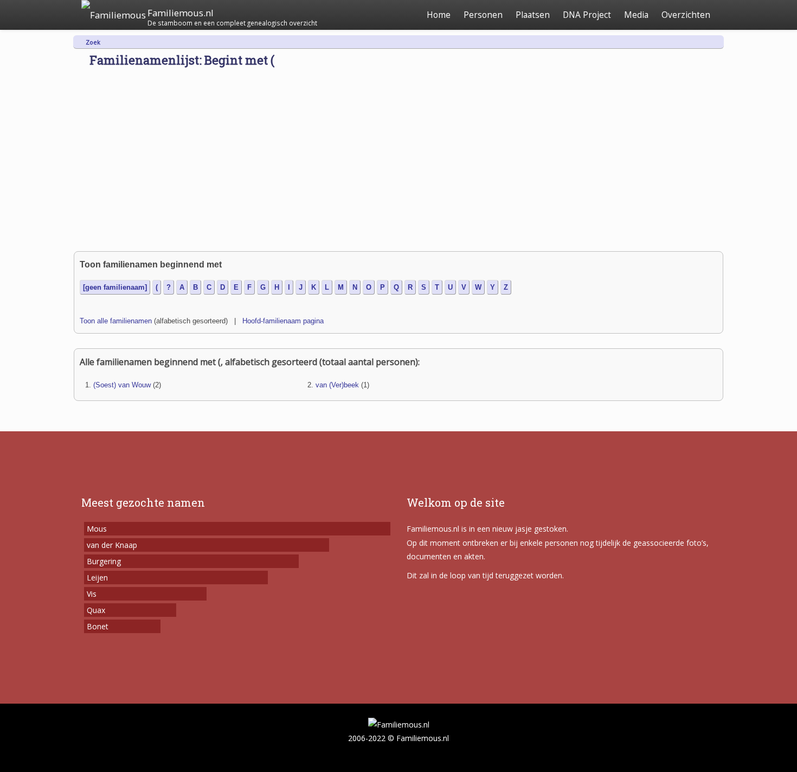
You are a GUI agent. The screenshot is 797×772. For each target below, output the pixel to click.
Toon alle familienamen (116, 321)
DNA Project (587, 15)
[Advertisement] (398, 170)
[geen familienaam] (115, 287)
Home (439, 15)
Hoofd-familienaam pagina (283, 321)
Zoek (93, 42)
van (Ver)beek (337, 385)
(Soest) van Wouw (122, 385)
